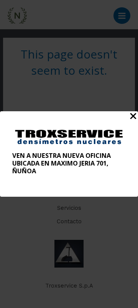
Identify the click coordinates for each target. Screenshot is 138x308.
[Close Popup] (133, 116)
